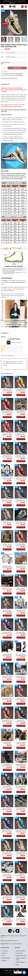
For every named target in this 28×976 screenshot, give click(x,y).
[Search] (22, 6)
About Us (4, 953)
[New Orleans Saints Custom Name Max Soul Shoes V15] (21, 845)
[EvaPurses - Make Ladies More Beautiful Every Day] (12, 6)
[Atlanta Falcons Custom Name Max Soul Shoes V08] (21, 691)
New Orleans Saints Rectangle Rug (7, 743)
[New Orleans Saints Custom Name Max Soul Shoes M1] (7, 889)
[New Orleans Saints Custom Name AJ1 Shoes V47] (21, 404)
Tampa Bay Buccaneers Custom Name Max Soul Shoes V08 (7, 413)
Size (2, 56)
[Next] (25, 22)
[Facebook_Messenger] (24, 972)
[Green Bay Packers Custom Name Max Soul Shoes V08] (7, 448)
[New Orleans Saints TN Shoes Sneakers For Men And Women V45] (21, 779)
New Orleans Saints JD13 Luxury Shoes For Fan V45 (21, 810)
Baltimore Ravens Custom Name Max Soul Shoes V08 (7, 633)
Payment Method (20, 962)
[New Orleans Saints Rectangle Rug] (7, 735)
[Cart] (26, 6)
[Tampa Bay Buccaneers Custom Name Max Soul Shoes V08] (7, 404)
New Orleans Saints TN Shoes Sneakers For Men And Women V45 (21, 788)
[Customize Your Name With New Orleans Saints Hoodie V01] (7, 536)
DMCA (17, 964)
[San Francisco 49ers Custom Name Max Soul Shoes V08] (21, 470)
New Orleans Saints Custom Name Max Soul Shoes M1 (7, 898)
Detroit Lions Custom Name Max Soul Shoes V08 (7, 677)
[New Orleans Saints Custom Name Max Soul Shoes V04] (7, 845)
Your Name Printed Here (5, 63)
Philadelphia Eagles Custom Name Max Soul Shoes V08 (20, 898)
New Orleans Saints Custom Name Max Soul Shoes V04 (7, 854)
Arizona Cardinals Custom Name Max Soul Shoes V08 (20, 589)
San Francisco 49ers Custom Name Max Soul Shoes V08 (20, 479)
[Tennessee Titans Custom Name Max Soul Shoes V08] (21, 448)
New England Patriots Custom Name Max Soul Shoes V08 (7, 766)
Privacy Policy (19, 953)
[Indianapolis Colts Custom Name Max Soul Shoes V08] (21, 492)
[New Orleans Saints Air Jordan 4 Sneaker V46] (21, 757)
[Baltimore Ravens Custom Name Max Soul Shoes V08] (7, 624)
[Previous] (3, 22)
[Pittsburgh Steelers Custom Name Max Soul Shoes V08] (21, 382)
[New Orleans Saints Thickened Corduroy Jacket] (21, 558)
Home (2, 42)
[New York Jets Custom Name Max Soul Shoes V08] (7, 492)
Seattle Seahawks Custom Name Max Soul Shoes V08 (7, 788)
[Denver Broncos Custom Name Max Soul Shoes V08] (21, 713)
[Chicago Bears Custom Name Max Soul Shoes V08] (7, 713)
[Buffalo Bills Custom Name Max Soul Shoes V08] (7, 823)
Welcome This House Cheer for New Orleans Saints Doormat (7, 589)
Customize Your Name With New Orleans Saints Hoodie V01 (7, 545)
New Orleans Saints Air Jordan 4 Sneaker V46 (21, 765)
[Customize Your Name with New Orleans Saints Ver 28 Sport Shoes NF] (7, 867)
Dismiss (17, 3)
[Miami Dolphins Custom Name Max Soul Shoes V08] (21, 823)
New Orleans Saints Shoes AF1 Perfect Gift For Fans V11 (21, 523)
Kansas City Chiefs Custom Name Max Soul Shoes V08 (7, 435)
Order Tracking (5, 958)
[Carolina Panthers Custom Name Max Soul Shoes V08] (7, 911)
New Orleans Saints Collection (12, 42)
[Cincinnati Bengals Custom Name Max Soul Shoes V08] (21, 536)
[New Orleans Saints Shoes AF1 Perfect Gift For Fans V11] (21, 514)
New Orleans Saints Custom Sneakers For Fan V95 (21, 920)
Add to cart (17, 68)
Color (2, 52)
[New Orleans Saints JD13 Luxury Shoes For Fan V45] (21, 801)
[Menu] (2, 6)
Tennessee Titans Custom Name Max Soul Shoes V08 (20, 457)
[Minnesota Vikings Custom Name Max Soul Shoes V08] (7, 801)
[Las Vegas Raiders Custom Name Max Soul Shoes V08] (21, 624)
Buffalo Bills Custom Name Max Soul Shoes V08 (7, 832)
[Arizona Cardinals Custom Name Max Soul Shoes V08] (21, 580)
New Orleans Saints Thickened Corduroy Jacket (20, 567)
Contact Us (5, 951)
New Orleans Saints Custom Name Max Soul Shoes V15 (20, 854)
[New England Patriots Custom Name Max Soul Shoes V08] (7, 757)
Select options (7, 394)
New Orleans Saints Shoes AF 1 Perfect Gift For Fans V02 (21, 677)
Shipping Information (21, 955)
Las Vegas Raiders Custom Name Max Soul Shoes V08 (20, 633)
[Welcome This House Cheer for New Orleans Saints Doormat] (7, 580)
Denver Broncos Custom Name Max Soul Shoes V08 (20, 721)
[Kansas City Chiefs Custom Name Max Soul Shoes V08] (7, 426)
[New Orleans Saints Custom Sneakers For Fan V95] (21, 911)
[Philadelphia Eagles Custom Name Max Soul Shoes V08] (21, 889)
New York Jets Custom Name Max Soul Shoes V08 (7, 501)
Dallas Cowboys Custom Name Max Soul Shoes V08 (20, 435)
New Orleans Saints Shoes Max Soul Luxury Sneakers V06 (7, 391)
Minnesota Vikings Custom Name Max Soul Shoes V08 (7, 810)
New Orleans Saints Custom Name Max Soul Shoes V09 (7, 611)
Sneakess (5, 280)
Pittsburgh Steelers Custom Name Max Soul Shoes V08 (20, 391)
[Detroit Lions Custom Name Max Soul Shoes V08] (7, 669)
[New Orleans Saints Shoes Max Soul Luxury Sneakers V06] (7, 382)
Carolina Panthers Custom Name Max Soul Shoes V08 (7, 920)
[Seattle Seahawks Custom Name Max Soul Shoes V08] (7, 779)
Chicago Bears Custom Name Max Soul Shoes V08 (7, 721)
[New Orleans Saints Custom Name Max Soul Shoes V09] (7, 602)
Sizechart (4, 960)
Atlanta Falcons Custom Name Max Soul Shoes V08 (20, 699)
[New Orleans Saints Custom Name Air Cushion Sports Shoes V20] (7, 514)
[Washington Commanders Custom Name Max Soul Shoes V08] (21, 867)
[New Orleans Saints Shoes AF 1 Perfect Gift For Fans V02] (21, 669)
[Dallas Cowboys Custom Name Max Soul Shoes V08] (21, 426)
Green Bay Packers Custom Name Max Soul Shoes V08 (7, 457)
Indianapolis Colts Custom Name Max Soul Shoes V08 (20, 501)
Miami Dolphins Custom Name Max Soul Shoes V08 (20, 832)
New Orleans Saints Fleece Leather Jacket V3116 (7, 699)
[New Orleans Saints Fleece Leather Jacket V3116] (7, 691)
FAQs (3, 955)
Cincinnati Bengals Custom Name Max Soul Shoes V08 (20, 545)
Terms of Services (20, 951)
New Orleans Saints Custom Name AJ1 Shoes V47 (20, 413)
